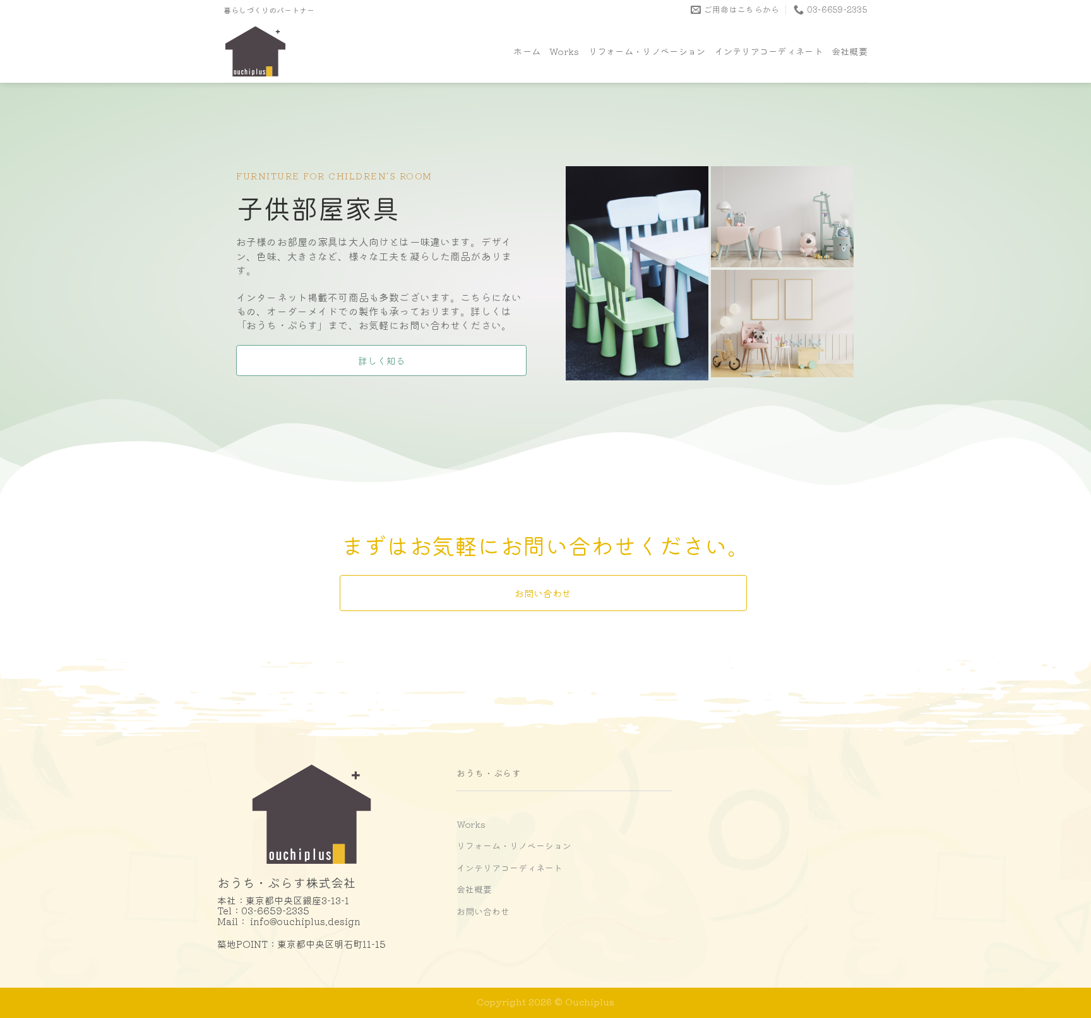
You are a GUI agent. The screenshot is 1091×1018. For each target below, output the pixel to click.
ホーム (526, 51)
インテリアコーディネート (768, 51)
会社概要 (849, 51)
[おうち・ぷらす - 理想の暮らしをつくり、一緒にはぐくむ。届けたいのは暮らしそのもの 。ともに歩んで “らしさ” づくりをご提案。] (281, 51)
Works (564, 51)
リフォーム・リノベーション (647, 51)
